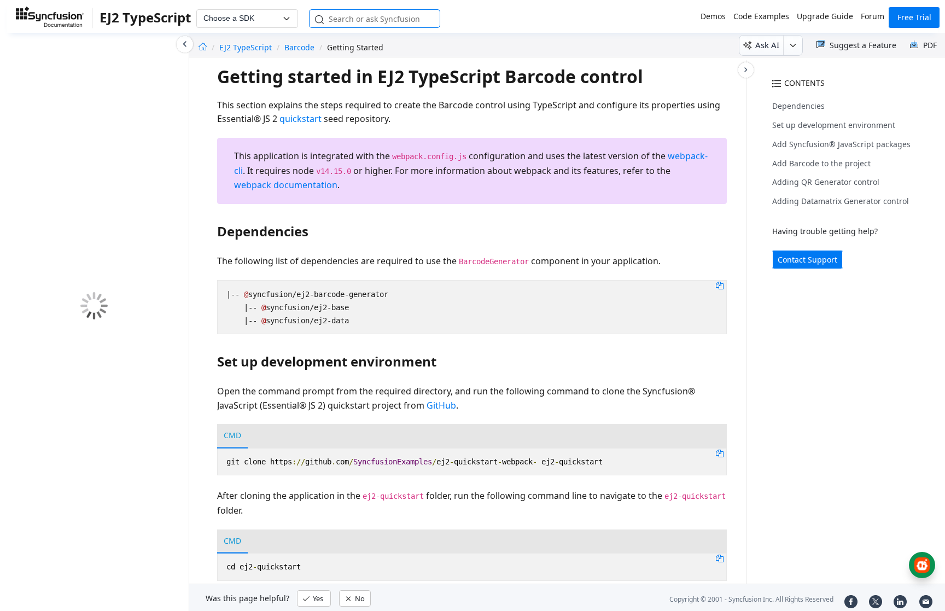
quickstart (300, 119)
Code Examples (761, 16)
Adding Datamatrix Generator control (840, 201)
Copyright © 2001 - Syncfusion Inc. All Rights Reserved (751, 599)
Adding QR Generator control (825, 182)
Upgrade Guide (825, 16)
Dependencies (798, 106)
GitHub (441, 405)
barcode (299, 47)
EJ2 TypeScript (246, 47)
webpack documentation (285, 185)
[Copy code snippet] (720, 285)
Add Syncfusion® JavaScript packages (841, 144)
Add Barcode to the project (821, 163)
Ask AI (767, 44)
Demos (713, 16)
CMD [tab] (232, 435)
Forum (872, 16)
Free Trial (914, 17)
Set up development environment (833, 125)
